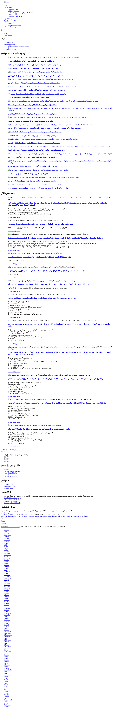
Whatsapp (4, 523)
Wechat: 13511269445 (11, 501)
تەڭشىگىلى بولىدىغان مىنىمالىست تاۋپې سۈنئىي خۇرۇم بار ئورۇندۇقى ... (34, 83)
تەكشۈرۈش (17, 217)
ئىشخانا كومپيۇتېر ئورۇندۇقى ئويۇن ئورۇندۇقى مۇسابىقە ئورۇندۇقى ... (33, 181)
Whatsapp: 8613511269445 (12, 503)
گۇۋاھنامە (11, 23)
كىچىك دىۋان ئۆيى (22, 516)
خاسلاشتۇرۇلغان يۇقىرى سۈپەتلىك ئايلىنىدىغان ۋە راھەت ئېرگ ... (31, 174)
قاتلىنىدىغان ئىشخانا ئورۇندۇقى (37, 516)
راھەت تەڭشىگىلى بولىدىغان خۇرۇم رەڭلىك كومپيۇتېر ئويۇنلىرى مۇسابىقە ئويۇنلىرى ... (39, 188)
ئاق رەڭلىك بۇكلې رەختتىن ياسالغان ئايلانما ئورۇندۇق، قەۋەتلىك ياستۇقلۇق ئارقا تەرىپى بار (40, 224)
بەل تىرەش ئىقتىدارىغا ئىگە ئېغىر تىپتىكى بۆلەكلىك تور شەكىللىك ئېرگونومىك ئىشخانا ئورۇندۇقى (42, 298)
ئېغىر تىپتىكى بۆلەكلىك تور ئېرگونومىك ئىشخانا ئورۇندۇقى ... (29, 97)
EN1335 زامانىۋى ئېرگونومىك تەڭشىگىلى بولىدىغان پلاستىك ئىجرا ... (32, 105)
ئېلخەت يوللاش (5, 519)
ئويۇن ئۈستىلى (12, 14)
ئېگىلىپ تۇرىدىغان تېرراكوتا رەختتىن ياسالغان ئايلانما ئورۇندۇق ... (31, 61)
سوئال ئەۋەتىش (5, 512)
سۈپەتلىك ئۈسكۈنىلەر (14, 25)
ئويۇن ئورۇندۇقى (13, 9)
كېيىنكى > (16, 450)
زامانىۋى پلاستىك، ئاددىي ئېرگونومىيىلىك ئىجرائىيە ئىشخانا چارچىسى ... (33, 135)
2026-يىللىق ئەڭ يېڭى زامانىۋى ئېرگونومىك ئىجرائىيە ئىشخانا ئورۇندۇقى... (34, 166)
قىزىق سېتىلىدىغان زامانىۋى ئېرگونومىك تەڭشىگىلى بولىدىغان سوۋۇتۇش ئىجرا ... (36, 150)
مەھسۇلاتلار (8, 7)
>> (12, 450)
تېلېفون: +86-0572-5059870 (12, 498)
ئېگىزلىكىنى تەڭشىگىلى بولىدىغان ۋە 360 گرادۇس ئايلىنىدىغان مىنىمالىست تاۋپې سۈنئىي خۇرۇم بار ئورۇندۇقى (47, 271)
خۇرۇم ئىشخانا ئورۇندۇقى (8, 516)
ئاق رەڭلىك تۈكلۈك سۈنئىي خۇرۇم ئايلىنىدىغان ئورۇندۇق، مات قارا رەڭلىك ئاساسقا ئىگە (39, 257)
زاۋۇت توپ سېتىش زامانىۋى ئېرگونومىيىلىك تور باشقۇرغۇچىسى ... (32, 121)
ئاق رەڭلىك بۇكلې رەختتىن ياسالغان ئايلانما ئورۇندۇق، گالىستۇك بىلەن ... (34, 68)
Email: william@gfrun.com (12, 499)
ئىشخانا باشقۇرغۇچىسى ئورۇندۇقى (22, 12)
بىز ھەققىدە (7, 21)
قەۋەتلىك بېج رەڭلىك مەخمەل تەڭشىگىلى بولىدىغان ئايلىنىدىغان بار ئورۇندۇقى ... (36, 90)
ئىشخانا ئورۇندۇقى (13, 11)
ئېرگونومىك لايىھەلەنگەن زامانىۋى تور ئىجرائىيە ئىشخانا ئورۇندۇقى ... (32, 114)
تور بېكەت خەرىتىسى (8, 514)
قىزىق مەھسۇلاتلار (21, 514)
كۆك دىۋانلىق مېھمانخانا (58, 516)
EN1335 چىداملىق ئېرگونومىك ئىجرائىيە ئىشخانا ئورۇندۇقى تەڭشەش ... (33, 157)
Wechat (3, 521)
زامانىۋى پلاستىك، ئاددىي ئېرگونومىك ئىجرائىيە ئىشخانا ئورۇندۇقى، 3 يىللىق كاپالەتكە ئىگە (39, 429)
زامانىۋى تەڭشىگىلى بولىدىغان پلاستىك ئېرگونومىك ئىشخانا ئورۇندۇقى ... (34, 143)
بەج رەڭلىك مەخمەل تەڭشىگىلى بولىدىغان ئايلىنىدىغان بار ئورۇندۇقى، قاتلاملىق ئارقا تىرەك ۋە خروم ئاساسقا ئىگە (48, 284)
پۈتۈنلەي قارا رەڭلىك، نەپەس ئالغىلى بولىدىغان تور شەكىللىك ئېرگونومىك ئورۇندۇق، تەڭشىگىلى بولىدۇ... (45, 128)
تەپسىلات (11, 217)
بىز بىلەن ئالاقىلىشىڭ (10, 27)
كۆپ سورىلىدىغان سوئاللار (12, 19)
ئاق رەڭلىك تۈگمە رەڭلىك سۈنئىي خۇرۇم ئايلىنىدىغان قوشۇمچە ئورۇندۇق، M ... (36, 76)
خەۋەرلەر (7, 18)
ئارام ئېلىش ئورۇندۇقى (15, 16)
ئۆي (5, 5)
